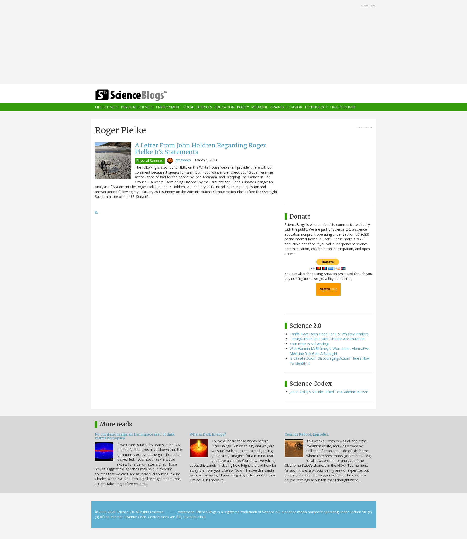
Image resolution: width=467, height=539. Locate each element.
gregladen (183, 160)
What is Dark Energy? (208, 434)
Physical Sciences (137, 107)
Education (224, 107)
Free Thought (343, 107)
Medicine (259, 107)
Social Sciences (197, 107)
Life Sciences (106, 107)
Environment (168, 107)
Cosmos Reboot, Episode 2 (307, 434)
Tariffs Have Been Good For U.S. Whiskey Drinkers (329, 334)
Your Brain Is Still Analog (309, 343)
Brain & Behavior (286, 107)
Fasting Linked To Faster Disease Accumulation (327, 339)
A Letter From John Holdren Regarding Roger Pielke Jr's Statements (200, 148)
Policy (243, 107)
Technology (316, 107)
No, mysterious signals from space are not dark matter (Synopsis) (135, 436)
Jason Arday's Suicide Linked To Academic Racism (329, 391)
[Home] (141, 95)
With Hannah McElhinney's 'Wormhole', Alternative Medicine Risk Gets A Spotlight (329, 351)
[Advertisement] (233, 42)
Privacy (171, 512)
